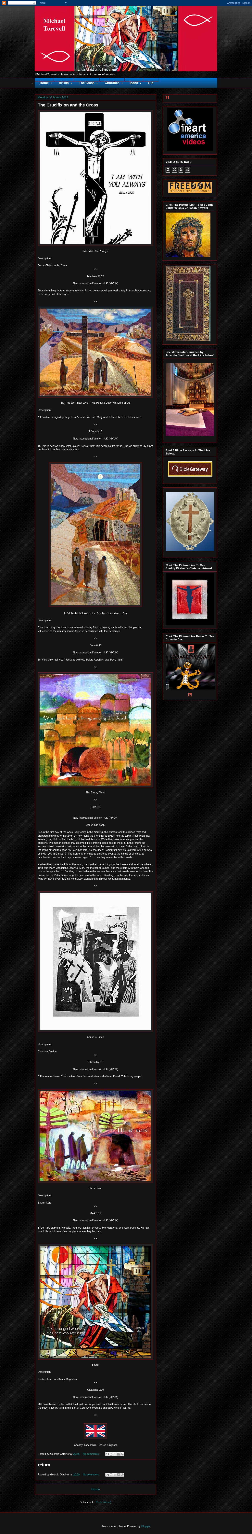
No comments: (91, 1453)
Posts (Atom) (103, 1502)
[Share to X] (115, 1454)
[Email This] (107, 1454)
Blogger (145, 1526)
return (44, 1464)
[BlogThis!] (111, 1454)
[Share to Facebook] (118, 1454)
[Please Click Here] (190, 149)
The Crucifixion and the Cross (68, 105)
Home (95, 1489)
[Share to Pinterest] (122, 1454)
